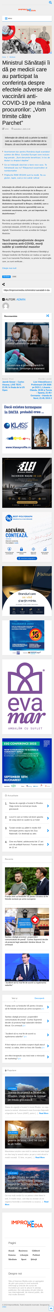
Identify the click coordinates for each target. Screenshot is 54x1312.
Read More (43, 1113)
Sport (23, 1259)
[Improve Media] (27, 11)
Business (23, 1251)
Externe (12, 1088)
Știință (34, 1259)
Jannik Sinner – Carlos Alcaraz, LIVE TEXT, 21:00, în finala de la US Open (13, 386)
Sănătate (12, 1259)
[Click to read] (27, 334)
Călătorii (13, 1132)
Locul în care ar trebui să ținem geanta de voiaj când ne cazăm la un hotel (27, 1140)
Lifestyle (24, 1255)
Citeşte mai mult (9, 268)
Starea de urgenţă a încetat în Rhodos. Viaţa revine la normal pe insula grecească (27, 1096)
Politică (36, 1255)
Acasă (11, 1251)
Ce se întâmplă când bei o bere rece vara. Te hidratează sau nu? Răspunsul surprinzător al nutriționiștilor (25, 168)
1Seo (4, 1307)
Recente (9, 859)
